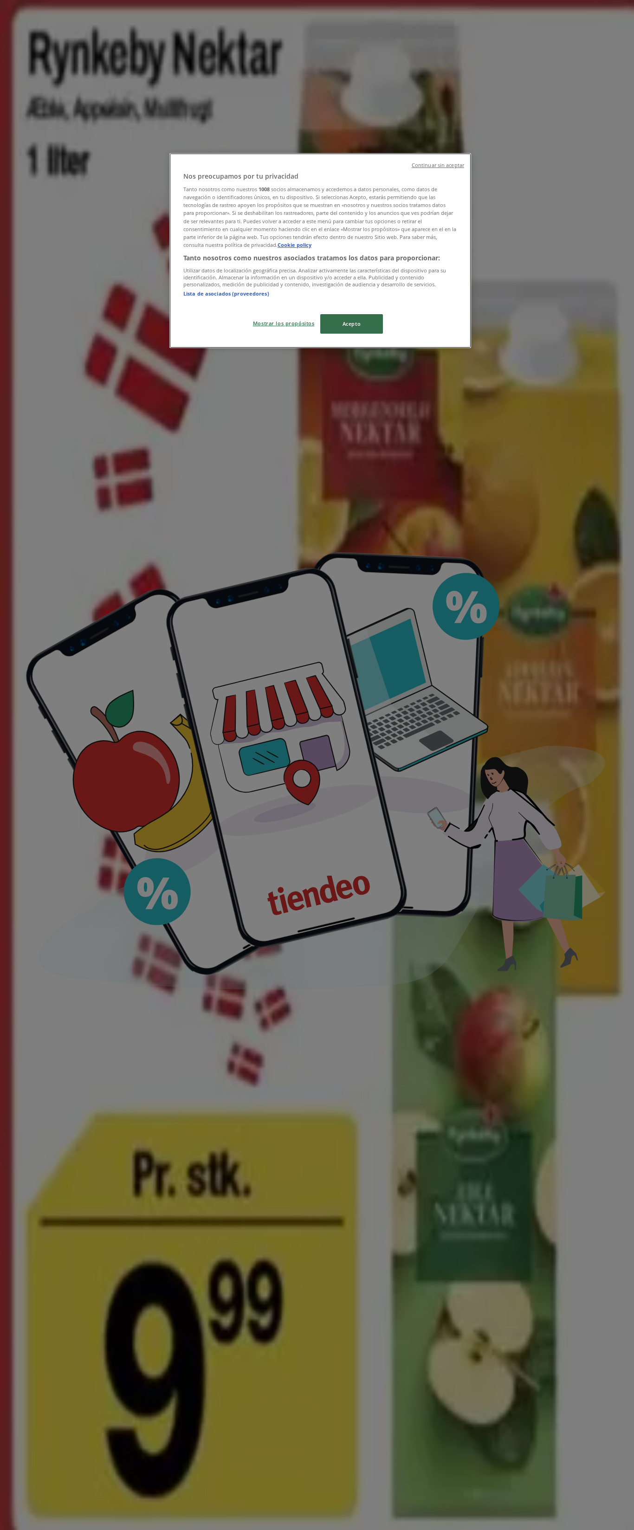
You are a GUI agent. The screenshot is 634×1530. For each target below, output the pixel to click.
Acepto (352, 323)
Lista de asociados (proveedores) (226, 293)
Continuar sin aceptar (438, 165)
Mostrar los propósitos (284, 323)
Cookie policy (294, 244)
